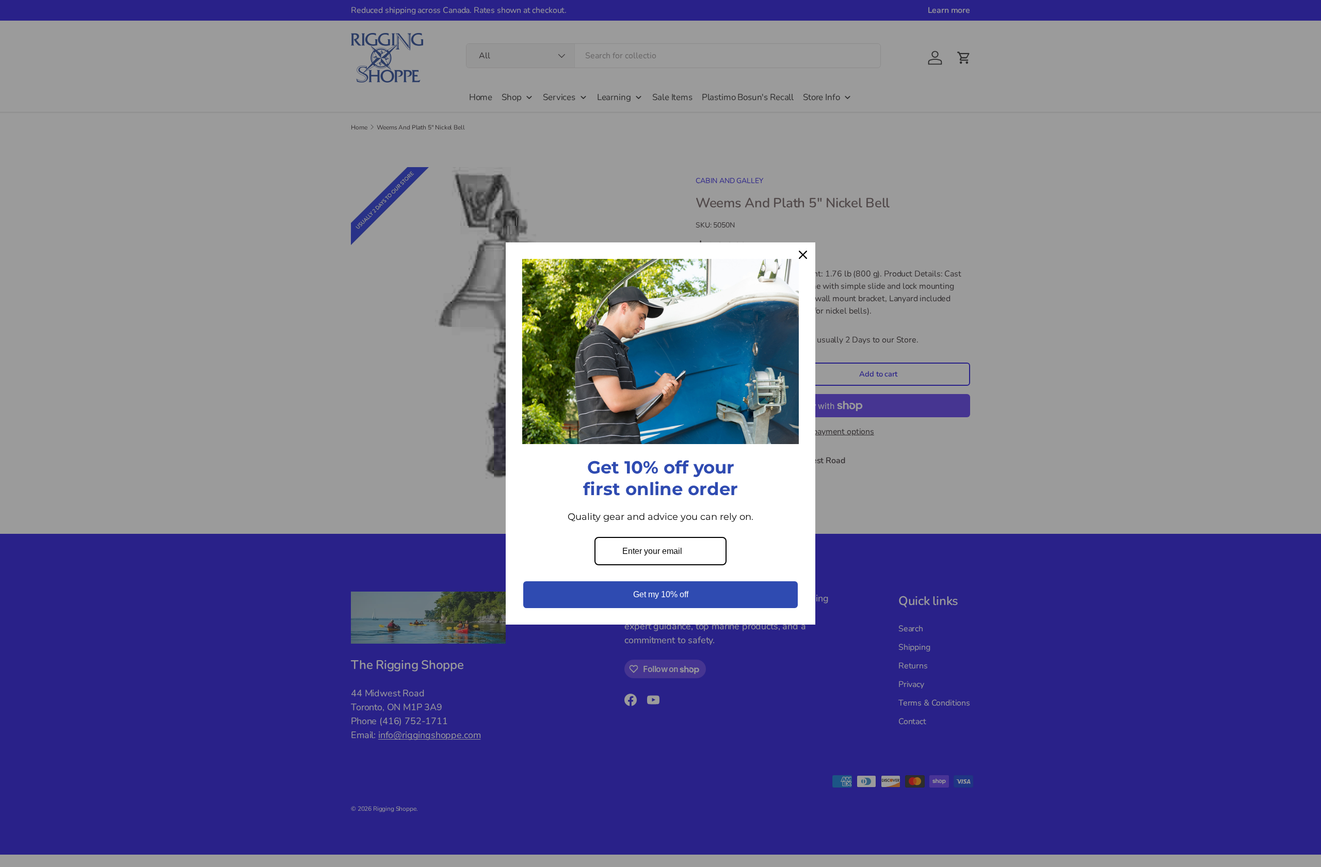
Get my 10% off (660, 594)
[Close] (803, 254)
